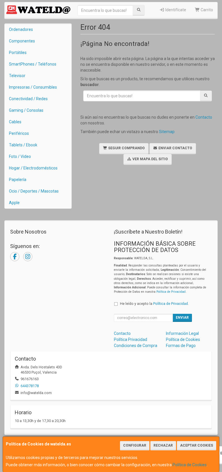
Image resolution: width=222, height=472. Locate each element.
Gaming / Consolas (26, 110)
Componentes (22, 41)
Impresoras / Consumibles (33, 87)
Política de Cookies (190, 464)
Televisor (17, 75)
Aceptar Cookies (196, 445)
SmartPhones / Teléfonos (32, 64)
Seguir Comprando (126, 148)
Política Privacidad (130, 339)
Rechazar (163, 445)
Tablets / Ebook (23, 145)
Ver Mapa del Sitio (150, 159)
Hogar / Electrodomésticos (33, 168)
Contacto (203, 117)
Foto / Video (20, 156)
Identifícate (175, 10)
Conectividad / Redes (28, 98)
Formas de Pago (181, 345)
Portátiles (18, 52)
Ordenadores (21, 29)
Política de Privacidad (171, 291)
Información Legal (182, 333)
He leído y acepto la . (154, 303)
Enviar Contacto (175, 148)
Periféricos (19, 133)
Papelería (17, 179)
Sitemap (167, 131)
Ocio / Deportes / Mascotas (34, 191)
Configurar (134, 445)
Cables (15, 122)
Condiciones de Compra (135, 345)
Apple (14, 202)
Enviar (182, 318)
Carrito (206, 10)
